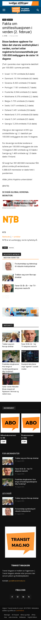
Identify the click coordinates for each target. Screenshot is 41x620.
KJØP (3, 441)
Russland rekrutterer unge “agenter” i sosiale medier (29, 366)
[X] (29, 597)
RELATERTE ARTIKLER (12, 254)
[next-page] (7, 296)
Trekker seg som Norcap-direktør (27, 458)
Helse (4, 19)
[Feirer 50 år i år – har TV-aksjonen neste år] (8, 288)
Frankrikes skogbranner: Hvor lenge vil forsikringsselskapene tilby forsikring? (26, 482)
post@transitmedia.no (17, 581)
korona (11, 247)
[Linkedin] (23, 597)
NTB (4, 232)
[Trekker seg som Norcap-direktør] (8, 277)
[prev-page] (3, 296)
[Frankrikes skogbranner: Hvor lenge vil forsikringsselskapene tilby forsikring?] (11, 356)
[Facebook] (12, 597)
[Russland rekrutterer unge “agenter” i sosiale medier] (30, 356)
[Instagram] (17, 597)
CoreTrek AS (20, 611)
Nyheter (10, 19)
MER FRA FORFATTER (11, 258)
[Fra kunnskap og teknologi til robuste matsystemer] (8, 266)
